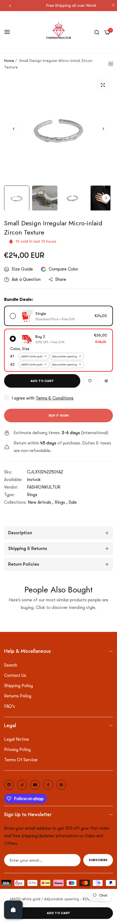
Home (9, 60)
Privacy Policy (17, 749)
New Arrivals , (41, 502)
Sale (73, 502)
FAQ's (9, 706)
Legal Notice (16, 739)
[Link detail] (9, 785)
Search (10, 665)
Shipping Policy (18, 685)
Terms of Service (21, 759)
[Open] (13, 910)
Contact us (15, 675)
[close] (113, 5)
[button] (103, 128)
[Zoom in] (103, 85)
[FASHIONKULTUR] (59, 32)
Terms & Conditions (54, 398)
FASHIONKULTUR (43, 487)
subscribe (98, 860)
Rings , (61, 502)
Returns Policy (17, 696)
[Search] (96, 32)
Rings (32, 494)
